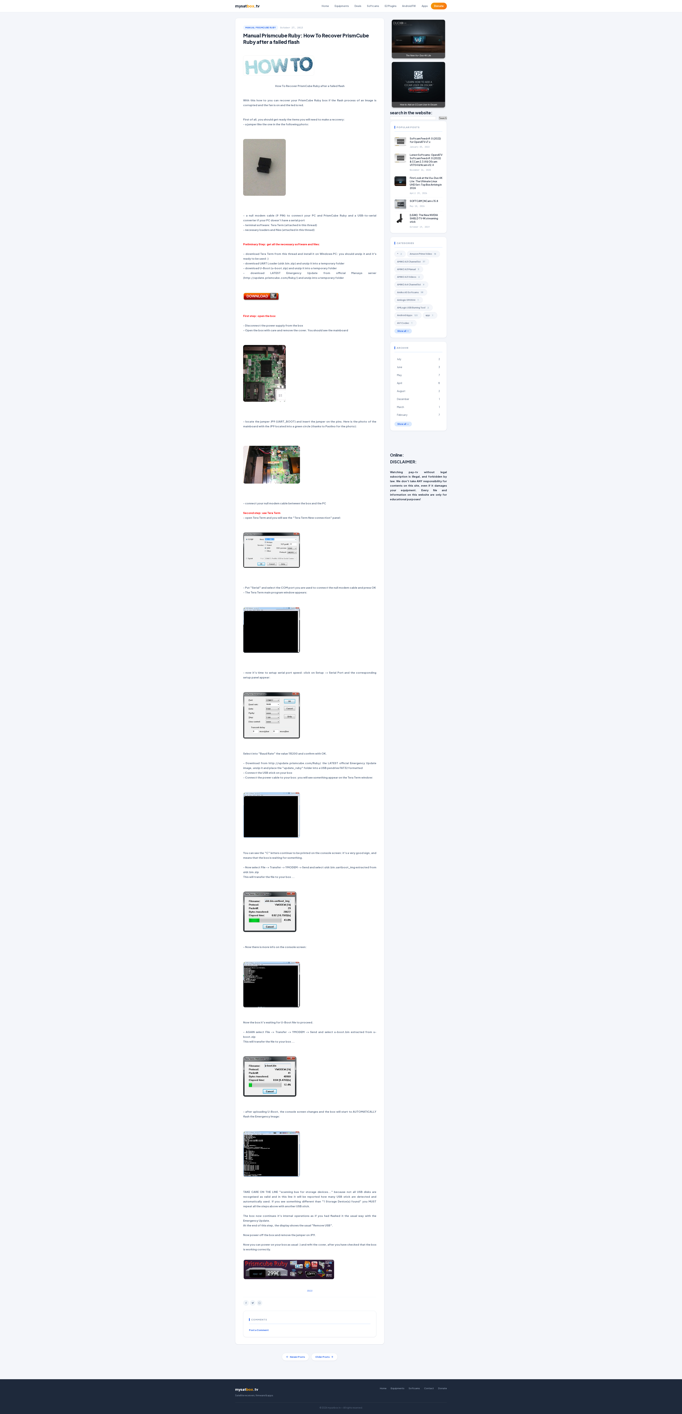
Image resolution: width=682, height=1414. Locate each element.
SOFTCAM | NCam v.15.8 (424, 200)
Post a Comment (259, 1330)
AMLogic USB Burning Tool (413, 307)
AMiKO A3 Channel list (411, 261)
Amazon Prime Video (423, 253)
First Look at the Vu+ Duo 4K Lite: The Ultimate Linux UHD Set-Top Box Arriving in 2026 (426, 183)
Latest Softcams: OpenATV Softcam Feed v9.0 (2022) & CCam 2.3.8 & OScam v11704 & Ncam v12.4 (426, 159)
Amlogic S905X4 (407, 299)
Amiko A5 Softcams (410, 292)
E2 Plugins (390, 5)
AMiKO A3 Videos (408, 276)
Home (325, 5)
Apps (425, 5)
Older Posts (322, 1356)
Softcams (373, 5)
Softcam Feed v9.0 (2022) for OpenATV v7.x (425, 140)
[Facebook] (246, 1303)
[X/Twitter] (253, 1303)
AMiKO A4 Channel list (410, 284)
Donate (439, 5)
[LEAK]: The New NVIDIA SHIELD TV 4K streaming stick (424, 218)
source (309, 1290)
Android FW (409, 5)
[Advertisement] (476, 442)
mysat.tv (247, 5)
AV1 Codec (404, 322)
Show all (401, 331)
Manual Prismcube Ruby (260, 27)
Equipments (342, 5)
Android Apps (407, 315)
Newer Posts (297, 1356)
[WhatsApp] (259, 1303)
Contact (429, 1388)
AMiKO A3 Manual (408, 269)
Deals (357, 5)
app (429, 315)
